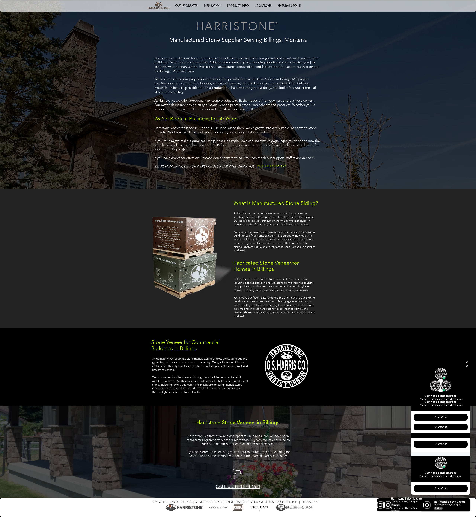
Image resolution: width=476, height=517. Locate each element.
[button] (186, 5)
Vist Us (265, 141)
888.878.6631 (259, 509)
